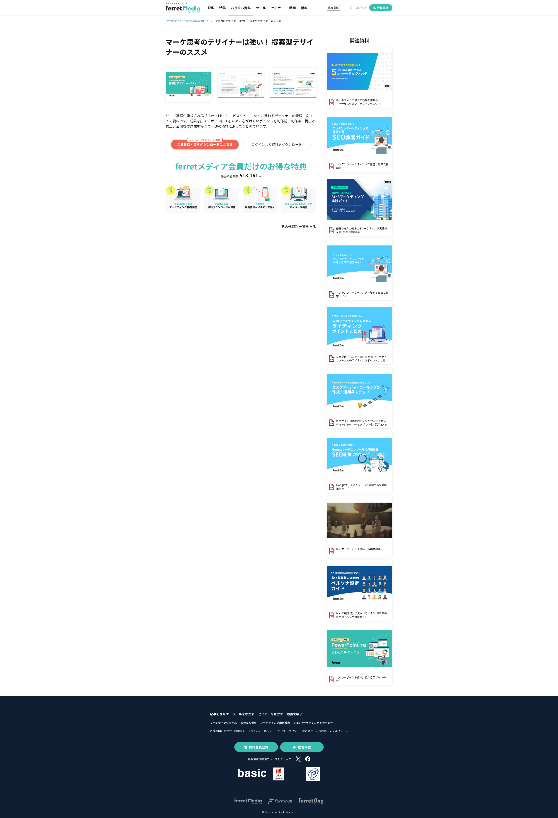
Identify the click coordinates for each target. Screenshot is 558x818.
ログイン (361, 7)
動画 (292, 7)
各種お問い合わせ (221, 730)
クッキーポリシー (288, 730)
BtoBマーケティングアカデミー (313, 722)
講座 (304, 7)
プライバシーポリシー (261, 730)
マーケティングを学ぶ (223, 722)
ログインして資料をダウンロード (277, 144)
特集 (222, 7)
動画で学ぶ (295, 714)
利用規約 (239, 730)
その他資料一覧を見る (298, 226)
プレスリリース (338, 730)
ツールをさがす (243, 714)
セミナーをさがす (270, 714)
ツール (261, 7)
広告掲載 (333, 7)
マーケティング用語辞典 (275, 722)
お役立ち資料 (241, 7)
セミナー (277, 7)
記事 (211, 7)
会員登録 (382, 7)
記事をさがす (219, 714)
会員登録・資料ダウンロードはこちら (205, 143)
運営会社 (307, 730)
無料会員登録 (259, 747)
